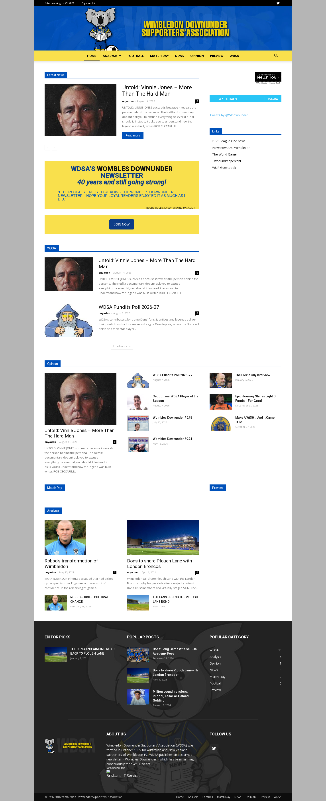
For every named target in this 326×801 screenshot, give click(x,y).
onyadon (128, 101)
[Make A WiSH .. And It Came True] (221, 423)
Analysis (110, 56)
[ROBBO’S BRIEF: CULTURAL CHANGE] (56, 602)
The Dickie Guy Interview (252, 375)
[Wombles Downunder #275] (138, 423)
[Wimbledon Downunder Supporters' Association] (163, 28)
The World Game (224, 154)
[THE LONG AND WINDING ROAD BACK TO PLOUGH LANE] (56, 654)
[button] (276, 56)
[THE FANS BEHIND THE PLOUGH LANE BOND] (138, 602)
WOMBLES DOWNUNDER (135, 169)
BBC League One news (228, 141)
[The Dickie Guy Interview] (221, 380)
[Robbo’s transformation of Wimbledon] (80, 537)
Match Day (159, 56)
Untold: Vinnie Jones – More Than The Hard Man (157, 90)
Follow (273, 98)
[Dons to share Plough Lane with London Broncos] (163, 537)
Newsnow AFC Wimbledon (231, 148)
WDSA (234, 56)
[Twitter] (278, 3)
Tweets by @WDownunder (229, 115)
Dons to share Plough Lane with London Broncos (159, 563)
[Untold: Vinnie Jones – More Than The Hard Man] (80, 110)
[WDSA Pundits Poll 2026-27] (69, 320)
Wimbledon (262, 83)
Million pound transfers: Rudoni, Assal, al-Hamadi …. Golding (173, 696)
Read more (133, 135)
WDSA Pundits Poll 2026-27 (129, 307)
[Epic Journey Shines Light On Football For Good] (221, 402)
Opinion (197, 56)
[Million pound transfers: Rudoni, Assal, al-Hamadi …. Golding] (138, 697)
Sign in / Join (89, 3)
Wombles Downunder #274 (172, 439)
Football (136, 56)
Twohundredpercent (226, 161)
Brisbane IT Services (123, 775)
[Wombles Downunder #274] (138, 444)
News (179, 56)
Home (91, 56)
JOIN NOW (122, 224)
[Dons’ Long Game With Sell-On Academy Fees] (138, 654)
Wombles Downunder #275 (172, 417)
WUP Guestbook (224, 167)
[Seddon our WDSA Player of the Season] (138, 402)
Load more (120, 346)
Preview (217, 56)
